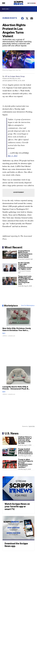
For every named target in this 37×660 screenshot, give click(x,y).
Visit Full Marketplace (28, 305)
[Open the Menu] (3, 3)
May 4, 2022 (12, 155)
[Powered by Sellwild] (32, 426)
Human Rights (9, 18)
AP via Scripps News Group (15, 76)
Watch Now (31, 3)
